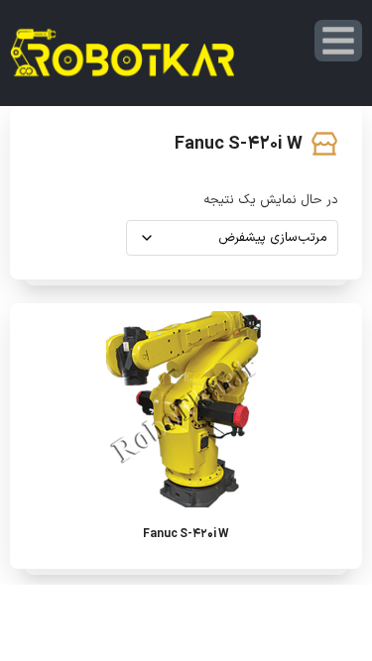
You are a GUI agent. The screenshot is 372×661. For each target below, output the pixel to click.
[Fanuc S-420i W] (186, 410)
